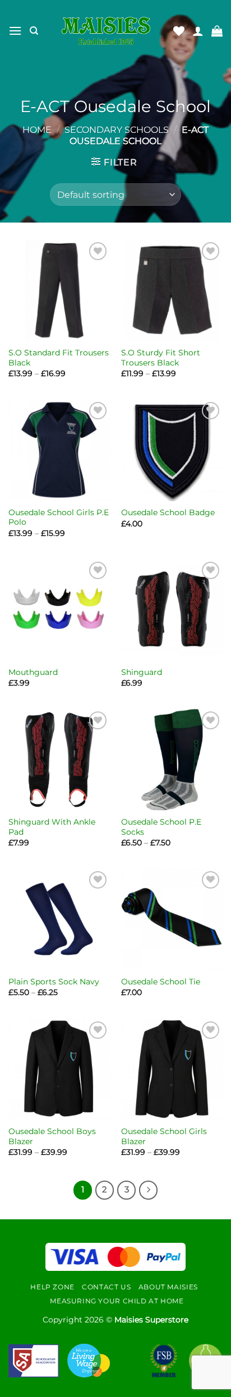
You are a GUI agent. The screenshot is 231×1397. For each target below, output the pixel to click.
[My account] (198, 30)
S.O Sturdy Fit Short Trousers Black (160, 357)
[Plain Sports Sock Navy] (59, 919)
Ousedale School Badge (168, 512)
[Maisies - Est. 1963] (106, 31)
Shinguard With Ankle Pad (51, 826)
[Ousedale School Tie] (172, 919)
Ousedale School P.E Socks (161, 826)
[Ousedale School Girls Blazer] (172, 1069)
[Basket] (217, 30)
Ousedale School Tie (160, 981)
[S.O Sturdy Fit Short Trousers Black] (172, 290)
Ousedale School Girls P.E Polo (58, 517)
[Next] (148, 1190)
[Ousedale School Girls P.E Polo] (59, 450)
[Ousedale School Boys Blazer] (59, 1069)
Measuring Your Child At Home (116, 1301)
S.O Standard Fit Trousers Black (58, 357)
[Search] (34, 30)
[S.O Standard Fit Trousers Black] (59, 290)
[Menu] (15, 30)
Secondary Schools (116, 129)
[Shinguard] (172, 609)
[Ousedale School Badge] (172, 450)
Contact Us (106, 1287)
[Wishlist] (178, 30)
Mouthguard (33, 672)
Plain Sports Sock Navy (53, 981)
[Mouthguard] (59, 609)
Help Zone (52, 1287)
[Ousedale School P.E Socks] (172, 759)
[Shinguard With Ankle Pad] (59, 759)
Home (37, 129)
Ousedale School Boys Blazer (52, 1136)
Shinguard (141, 672)
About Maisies (168, 1287)
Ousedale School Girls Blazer (164, 1136)
